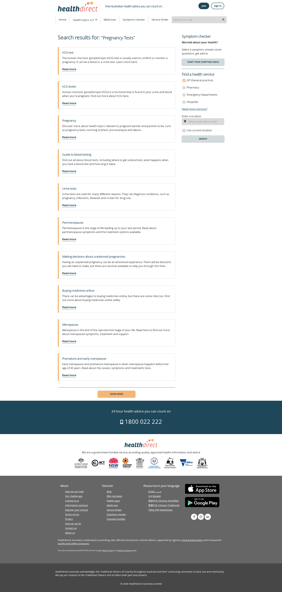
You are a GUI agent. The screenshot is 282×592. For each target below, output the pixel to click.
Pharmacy (193, 87)
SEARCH (203, 138)
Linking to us (72, 500)
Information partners (76, 505)
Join (204, 5)
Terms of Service (124, 550)
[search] (223, 19)
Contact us (71, 528)
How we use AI (73, 523)
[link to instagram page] (201, 517)
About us (70, 532)
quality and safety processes (73, 543)
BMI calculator (114, 496)
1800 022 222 (142, 421)
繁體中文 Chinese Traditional (163, 505)
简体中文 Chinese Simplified (163, 500)
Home (62, 19)
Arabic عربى (154, 491)
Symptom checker (134, 19)
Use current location (199, 130)
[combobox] (199, 19)
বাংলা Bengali (154, 496)
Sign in (217, 5)
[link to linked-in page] (208, 517)
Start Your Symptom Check (203, 61)
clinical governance (192, 540)
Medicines (110, 19)
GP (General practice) (200, 80)
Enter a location (191, 116)
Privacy (69, 519)
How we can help (74, 491)
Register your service (76, 509)
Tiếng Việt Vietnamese (160, 509)
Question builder (116, 519)
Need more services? (194, 109)
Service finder (160, 19)
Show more (116, 394)
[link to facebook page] (194, 517)
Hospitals (192, 102)
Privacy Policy (107, 550)
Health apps (113, 500)
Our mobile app (73, 496)
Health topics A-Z (83, 20)
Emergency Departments (202, 94)
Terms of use (72, 514)
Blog (109, 491)
